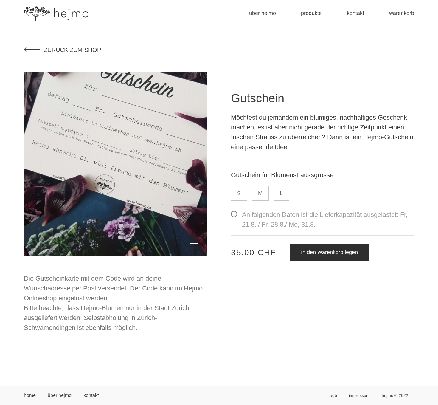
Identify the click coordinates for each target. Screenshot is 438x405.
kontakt (355, 13)
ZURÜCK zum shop (72, 50)
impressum (359, 395)
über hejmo (262, 13)
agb (333, 395)
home (30, 395)
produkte (311, 13)
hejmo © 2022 (395, 395)
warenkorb (401, 13)
